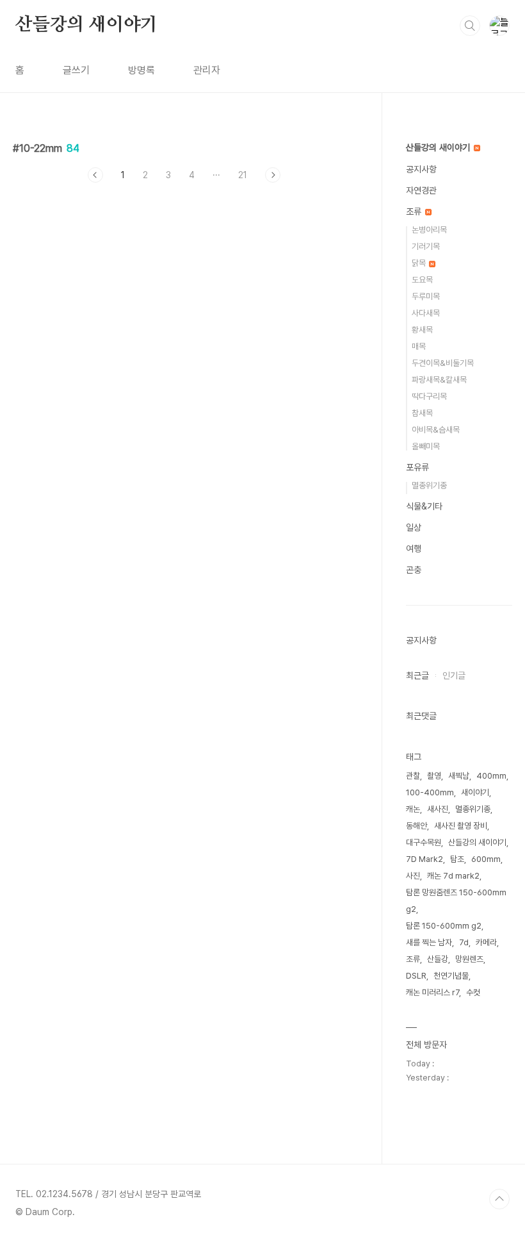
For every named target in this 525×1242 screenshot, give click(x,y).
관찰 (413, 776)
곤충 (413, 570)
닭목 (420, 263)
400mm (491, 776)
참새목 (422, 413)
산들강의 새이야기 (86, 25)
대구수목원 (423, 842)
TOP (499, 1199)
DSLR (416, 976)
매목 (419, 346)
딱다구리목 (429, 396)
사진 (413, 876)
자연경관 (421, 190)
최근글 (417, 675)
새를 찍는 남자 (429, 942)
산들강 (437, 959)
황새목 (422, 330)
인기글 (453, 675)
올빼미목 (426, 446)
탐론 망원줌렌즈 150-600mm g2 (456, 901)
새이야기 (475, 792)
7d (464, 942)
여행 (413, 548)
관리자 (206, 70)
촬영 (434, 776)
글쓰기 (76, 70)
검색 (470, 25)
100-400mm (430, 792)
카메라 (486, 942)
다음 (272, 175)
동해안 (416, 826)
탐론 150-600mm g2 (443, 926)
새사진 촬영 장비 (460, 826)
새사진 (437, 809)
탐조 (457, 859)
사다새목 (426, 313)
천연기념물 (451, 976)
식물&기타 (424, 506)
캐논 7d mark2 (453, 876)
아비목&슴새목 (436, 430)
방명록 (141, 70)
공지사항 (421, 169)
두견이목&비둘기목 (443, 363)
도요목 (422, 280)
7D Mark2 (424, 859)
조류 (415, 211)
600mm (486, 859)
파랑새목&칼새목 (439, 380)
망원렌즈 (469, 959)
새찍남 (458, 776)
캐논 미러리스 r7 (432, 992)
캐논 (413, 809)
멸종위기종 (429, 485)
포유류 (417, 467)
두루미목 (426, 296)
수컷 (473, 992)
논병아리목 (429, 230)
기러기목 (426, 246)
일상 (413, 527)
